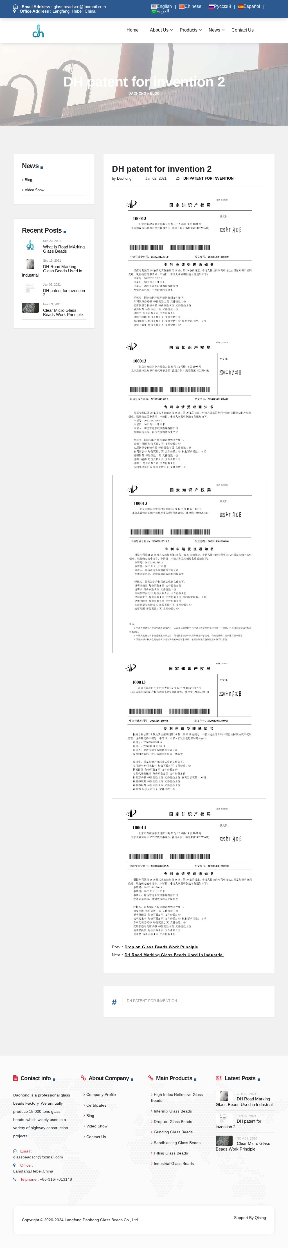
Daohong (124, 178)
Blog (28, 180)
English (164, 6)
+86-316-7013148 (56, 1179)
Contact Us (242, 30)
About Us (159, 30)
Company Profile (101, 1094)
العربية (163, 11)
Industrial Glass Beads (174, 1163)
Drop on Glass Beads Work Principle (161, 947)
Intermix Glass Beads (173, 1111)
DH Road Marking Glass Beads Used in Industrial (52, 270)
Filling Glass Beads (171, 1153)
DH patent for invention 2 (64, 292)
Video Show (34, 190)
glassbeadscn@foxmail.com (64, 6)
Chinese (192, 6)
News (214, 30)
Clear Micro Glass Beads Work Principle (63, 312)
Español (252, 6)
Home (133, 30)
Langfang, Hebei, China (57, 11)
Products (188, 30)
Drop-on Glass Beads (173, 1121)
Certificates (96, 1105)
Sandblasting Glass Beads (177, 1142)
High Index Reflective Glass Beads (177, 1097)
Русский (222, 6)
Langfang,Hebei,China (33, 1171)
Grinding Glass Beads (173, 1132)
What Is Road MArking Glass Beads (64, 248)
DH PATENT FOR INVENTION (152, 1001)
